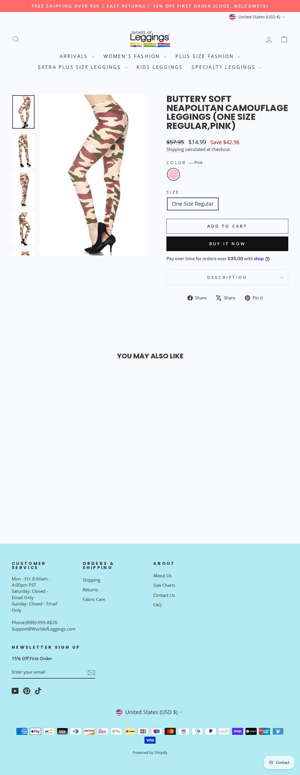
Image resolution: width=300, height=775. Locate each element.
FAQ (157, 605)
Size (173, 192)
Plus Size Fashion (205, 56)
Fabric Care (94, 599)
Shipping (175, 149)
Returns (90, 589)
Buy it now (227, 243)
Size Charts (164, 585)
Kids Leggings (160, 67)
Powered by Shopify (150, 752)
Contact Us (164, 595)
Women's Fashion (132, 56)
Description (227, 277)
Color (184, 162)
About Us (162, 575)
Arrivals (75, 56)
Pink (173, 174)
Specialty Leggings (225, 67)
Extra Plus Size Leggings (80, 67)
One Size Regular (193, 203)
